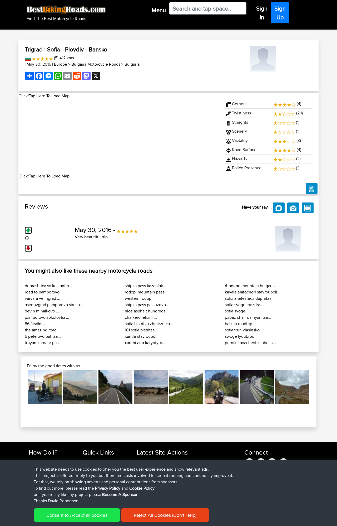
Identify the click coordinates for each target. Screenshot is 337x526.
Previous (20, 387)
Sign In (261, 12)
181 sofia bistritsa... (141, 330)
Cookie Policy (142, 488)
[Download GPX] (312, 188)
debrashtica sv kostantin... (48, 286)
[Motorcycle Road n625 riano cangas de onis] (80, 387)
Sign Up (280, 12)
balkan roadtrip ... (240, 324)
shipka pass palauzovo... (147, 305)
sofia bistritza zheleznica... (149, 324)
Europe (60, 64)
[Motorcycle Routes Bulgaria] (28, 58)
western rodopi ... (141, 298)
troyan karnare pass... (44, 343)
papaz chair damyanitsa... (248, 317)
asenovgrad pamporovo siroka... (54, 305)
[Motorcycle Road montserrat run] (222, 387)
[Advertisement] (118, 136)
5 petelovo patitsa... (43, 336)
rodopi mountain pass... (146, 292)
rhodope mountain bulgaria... (251, 286)
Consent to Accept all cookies (76, 515)
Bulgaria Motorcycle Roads (95, 64)
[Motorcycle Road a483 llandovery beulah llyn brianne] (292, 387)
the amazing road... (42, 330)
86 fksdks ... (35, 324)
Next (317, 387)
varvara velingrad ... (42, 298)
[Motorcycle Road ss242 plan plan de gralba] (257, 387)
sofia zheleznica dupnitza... (250, 298)
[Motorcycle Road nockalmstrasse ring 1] (186, 387)
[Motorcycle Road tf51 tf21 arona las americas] (151, 387)
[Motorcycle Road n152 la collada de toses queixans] (115, 387)
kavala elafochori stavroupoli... (252, 292)
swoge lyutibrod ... (242, 336)
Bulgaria (132, 64)
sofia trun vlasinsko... (244, 330)
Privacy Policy (107, 488)
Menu (159, 10)
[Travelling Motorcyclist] (263, 58)
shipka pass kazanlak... (145, 286)
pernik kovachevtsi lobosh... (250, 343)
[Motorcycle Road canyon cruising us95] (45, 387)
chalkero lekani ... (141, 317)
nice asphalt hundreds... (146, 311)
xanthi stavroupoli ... (143, 336)
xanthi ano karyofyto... (145, 343)
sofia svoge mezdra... (244, 305)
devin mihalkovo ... (42, 311)
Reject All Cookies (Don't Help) (165, 515)
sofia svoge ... (237, 311)
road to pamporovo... (44, 292)
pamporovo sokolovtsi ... (47, 317)
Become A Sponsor (119, 494)
